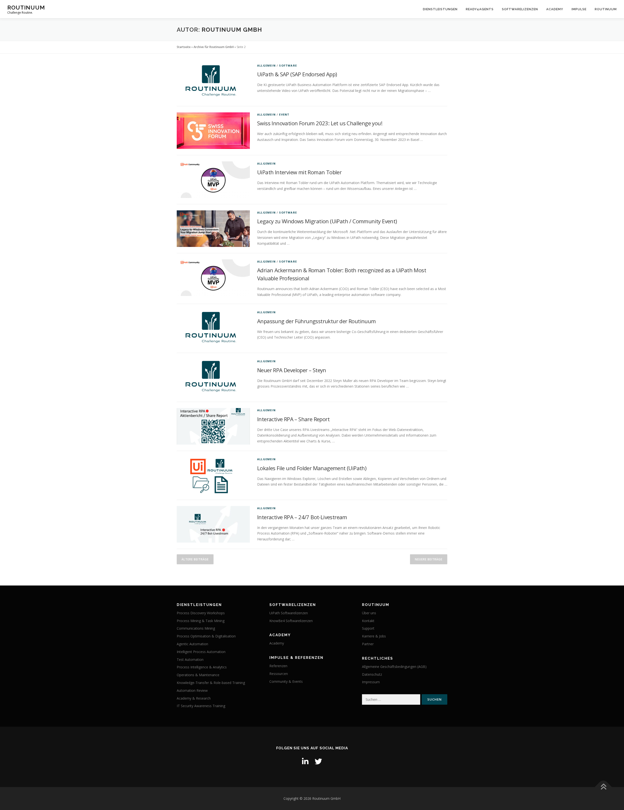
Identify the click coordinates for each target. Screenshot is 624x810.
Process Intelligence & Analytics (202, 667)
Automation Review (192, 690)
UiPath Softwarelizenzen (288, 613)
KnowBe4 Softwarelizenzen (291, 620)
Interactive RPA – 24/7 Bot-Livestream (302, 517)
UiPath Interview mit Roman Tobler (299, 172)
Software (288, 65)
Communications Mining (196, 628)
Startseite (184, 47)
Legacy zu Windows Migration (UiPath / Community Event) (327, 221)
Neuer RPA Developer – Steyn (291, 370)
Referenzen (278, 666)
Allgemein (266, 65)
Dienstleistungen (440, 9)
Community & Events (286, 681)
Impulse (579, 9)
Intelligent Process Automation (201, 651)
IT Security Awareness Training (201, 705)
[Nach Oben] (603, 787)
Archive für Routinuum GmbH (214, 47)
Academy (554, 9)
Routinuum (26, 7)
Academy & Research (194, 698)
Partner (368, 644)
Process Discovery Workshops (201, 613)
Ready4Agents (480, 9)
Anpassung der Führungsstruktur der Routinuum (316, 321)
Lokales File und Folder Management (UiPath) (311, 468)
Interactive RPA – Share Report (293, 419)
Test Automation (190, 659)
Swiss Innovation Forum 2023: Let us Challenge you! (319, 123)
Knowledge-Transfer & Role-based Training (211, 682)
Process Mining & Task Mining (200, 620)
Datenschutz (372, 674)
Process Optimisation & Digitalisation (206, 636)
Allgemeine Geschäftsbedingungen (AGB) (394, 666)
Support (368, 628)
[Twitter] (318, 761)
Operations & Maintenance (198, 675)
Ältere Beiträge (195, 559)
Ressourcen (278, 673)
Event (284, 114)
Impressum (371, 682)
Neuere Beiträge (428, 559)
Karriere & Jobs (374, 636)
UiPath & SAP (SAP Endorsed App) (297, 74)
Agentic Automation (192, 644)
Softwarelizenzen (520, 9)
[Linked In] (305, 761)
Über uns (369, 613)
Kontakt (368, 620)
